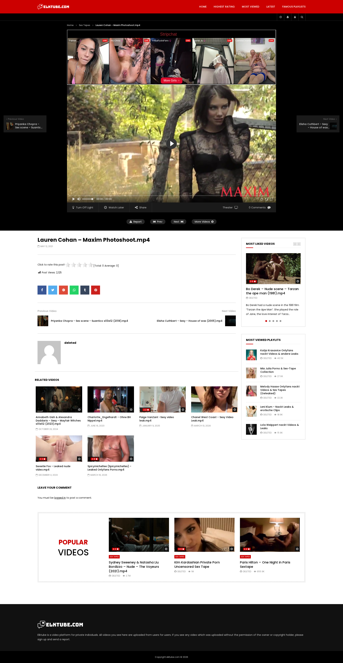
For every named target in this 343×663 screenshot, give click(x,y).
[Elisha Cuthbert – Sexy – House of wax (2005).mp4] (230, 320)
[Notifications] (287, 17)
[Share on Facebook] (42, 290)
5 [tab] (280, 321)
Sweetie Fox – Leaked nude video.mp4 (53, 467)
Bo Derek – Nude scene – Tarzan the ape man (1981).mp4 (272, 291)
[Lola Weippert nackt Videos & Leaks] (251, 429)
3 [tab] (273, 321)
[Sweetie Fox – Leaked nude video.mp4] (59, 448)
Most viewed (250, 6)
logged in (60, 498)
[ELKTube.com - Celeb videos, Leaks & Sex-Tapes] (53, 6)
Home (203, 6)
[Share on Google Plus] (63, 290)
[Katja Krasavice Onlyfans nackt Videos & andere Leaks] (251, 354)
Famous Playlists (293, 6)
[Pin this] (95, 290)
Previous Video (47, 311)
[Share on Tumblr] (84, 290)
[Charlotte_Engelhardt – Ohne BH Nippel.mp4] (111, 399)
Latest (270, 6)
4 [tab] (277, 321)
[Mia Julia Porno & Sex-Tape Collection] (251, 373)
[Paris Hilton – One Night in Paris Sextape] (270, 535)
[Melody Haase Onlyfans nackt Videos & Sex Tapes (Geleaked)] (251, 391)
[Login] (294, 17)
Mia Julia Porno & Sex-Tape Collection (278, 370)
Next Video (229, 311)
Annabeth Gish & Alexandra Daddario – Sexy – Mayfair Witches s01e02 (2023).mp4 (58, 420)
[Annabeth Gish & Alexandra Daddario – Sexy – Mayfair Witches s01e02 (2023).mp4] (59, 399)
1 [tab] (266, 321)
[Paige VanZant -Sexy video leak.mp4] (162, 399)
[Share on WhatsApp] (74, 290)
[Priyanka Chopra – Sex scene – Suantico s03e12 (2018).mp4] (43, 320)
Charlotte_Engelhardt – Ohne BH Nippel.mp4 (109, 418)
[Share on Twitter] (52, 290)
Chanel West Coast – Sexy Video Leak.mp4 (212, 418)
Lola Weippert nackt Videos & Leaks (279, 426)
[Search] (301, 17)
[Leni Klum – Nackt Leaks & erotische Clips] (251, 411)
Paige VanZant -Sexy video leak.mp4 (156, 418)
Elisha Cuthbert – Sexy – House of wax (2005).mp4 (189, 321)
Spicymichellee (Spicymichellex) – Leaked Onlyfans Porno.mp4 (109, 467)
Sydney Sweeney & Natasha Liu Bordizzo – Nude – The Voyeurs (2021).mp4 (134, 566)
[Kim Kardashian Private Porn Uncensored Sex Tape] (204, 535)
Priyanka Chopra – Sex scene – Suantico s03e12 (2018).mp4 (89, 321)
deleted (70, 343)
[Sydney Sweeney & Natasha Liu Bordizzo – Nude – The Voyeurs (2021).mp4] (139, 535)
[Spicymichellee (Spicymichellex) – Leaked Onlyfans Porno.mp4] (111, 448)
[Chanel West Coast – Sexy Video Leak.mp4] (214, 399)
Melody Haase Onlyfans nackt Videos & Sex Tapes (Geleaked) (280, 390)
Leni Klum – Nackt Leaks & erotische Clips (277, 408)
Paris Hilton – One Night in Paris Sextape (265, 564)
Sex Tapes (84, 25)
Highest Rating (224, 6)
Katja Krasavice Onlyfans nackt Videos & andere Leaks (279, 352)
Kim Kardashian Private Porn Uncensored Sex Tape (197, 564)
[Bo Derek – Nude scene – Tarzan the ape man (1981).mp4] (273, 268)
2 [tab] (270, 321)
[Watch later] (280, 17)
